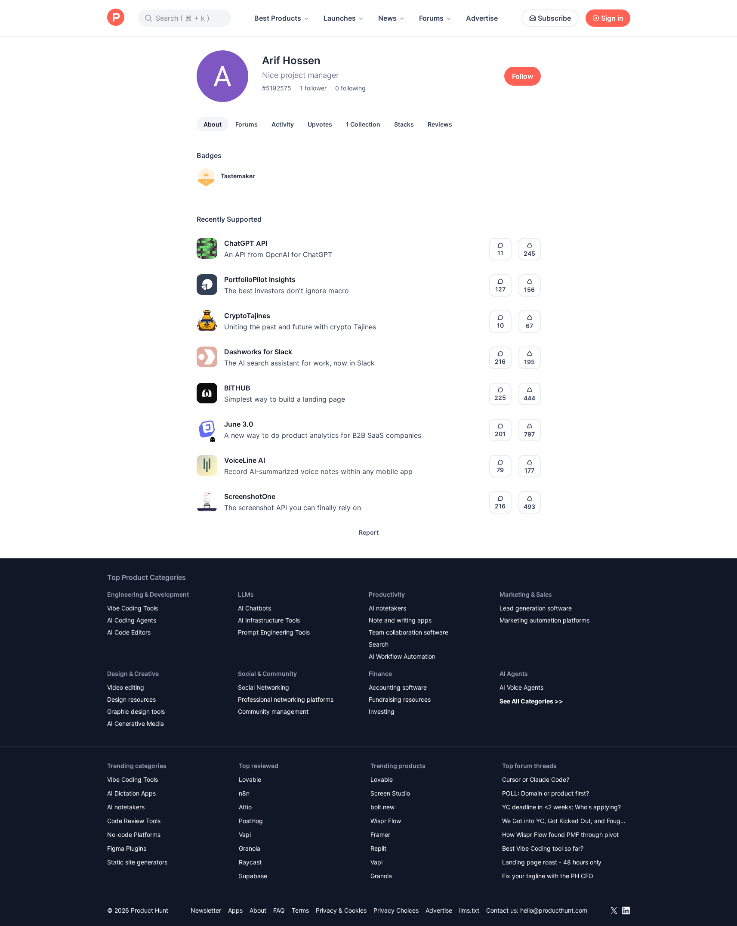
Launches (340, 18)
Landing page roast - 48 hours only (551, 862)
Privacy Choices (396, 910)
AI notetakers (387, 608)
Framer (380, 834)
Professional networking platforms (285, 699)
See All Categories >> (531, 701)
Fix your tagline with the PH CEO (547, 876)
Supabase (253, 876)
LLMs (246, 594)
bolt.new (382, 807)
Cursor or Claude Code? (535, 779)
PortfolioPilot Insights (260, 279)
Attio (245, 807)
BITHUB (237, 388)
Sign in (612, 18)
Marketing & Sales (526, 594)
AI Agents (514, 673)
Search (379, 644)
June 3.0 (238, 424)
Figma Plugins (126, 848)
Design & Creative (133, 673)
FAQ (279, 910)
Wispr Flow (385, 820)
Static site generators (137, 862)
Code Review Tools (133, 820)
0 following (350, 88)
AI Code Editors (129, 632)
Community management (273, 711)
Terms (300, 910)
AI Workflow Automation (402, 656)
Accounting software (398, 687)
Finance (380, 673)
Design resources (131, 699)
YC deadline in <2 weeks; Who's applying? (561, 807)
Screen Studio (390, 793)
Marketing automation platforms (544, 620)
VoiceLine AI (244, 460)
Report (369, 532)
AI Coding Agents (131, 620)
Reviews (440, 124)
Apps (235, 910)
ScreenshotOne (249, 496)
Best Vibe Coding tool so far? (542, 848)
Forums (431, 18)
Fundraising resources (400, 699)
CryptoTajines (247, 315)
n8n (244, 793)
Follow (522, 76)
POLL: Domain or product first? (545, 793)
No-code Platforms (133, 834)
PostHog (251, 820)
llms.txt (469, 910)
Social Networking (263, 687)
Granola (249, 848)
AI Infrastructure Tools (269, 620)
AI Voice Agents (521, 687)
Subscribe (554, 18)
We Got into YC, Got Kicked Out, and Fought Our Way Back (564, 821)
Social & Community (267, 673)
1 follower (313, 88)
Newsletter (206, 910)
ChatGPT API (245, 243)
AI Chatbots (254, 608)
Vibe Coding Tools (132, 608)
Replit (378, 848)
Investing (382, 711)
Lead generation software (536, 608)
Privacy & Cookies (341, 910)
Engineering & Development (148, 594)
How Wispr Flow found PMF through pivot (560, 834)
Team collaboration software (408, 632)
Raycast (250, 862)
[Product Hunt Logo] (115, 18)
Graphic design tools (136, 711)
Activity (282, 124)
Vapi (245, 834)
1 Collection (363, 124)
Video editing (125, 687)
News (387, 18)
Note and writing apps (400, 620)
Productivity (387, 594)
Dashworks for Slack (258, 351)
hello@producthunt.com (553, 910)
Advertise (482, 18)
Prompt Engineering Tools (274, 632)
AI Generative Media (135, 723)
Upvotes (320, 124)
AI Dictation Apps (131, 793)
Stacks (404, 124)
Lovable (250, 779)
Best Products (277, 18)
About (213, 124)
